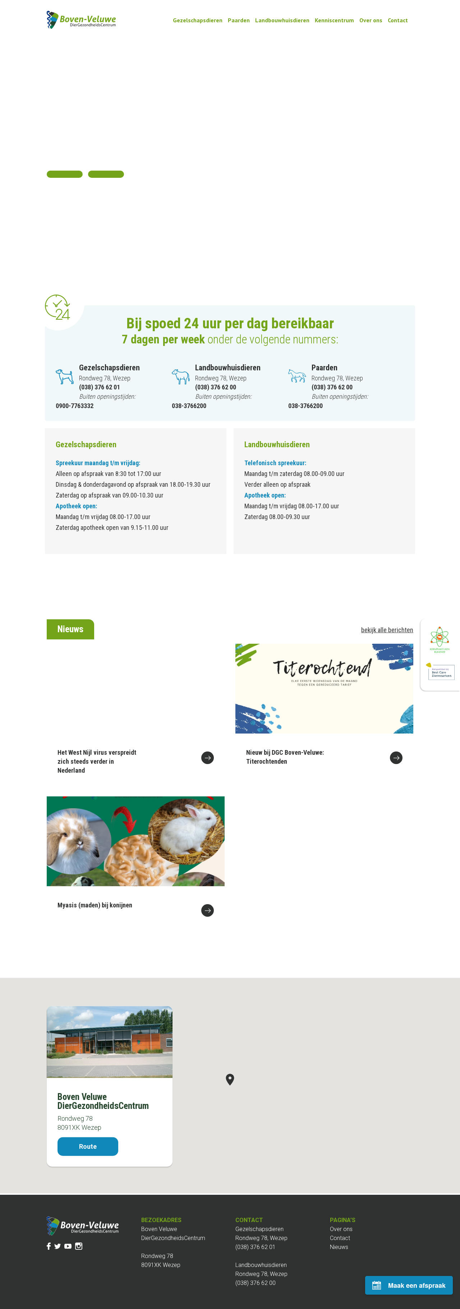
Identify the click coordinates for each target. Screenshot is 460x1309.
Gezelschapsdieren (197, 20)
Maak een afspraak (417, 1285)
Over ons (370, 20)
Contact (398, 20)
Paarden (239, 20)
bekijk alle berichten (387, 630)
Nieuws (339, 1247)
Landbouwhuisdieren (282, 20)
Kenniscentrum (334, 20)
